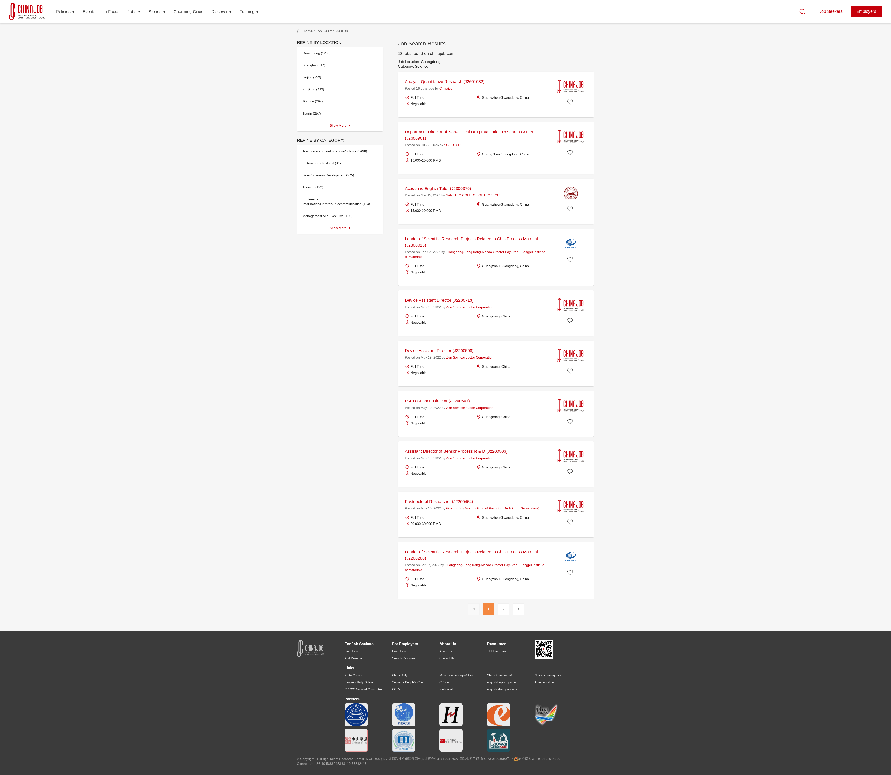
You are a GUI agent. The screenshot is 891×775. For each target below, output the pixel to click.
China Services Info (500, 675)
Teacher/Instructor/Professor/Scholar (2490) (335, 151)
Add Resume (353, 658)
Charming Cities (188, 11)
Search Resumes (403, 658)
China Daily (399, 675)
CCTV (396, 689)
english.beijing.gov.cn (501, 682)
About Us (445, 651)
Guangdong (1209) (317, 53)
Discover (219, 11)
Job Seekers (831, 11)
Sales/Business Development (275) (328, 175)
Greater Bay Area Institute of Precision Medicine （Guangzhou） (493, 508)
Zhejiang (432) (313, 89)
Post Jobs (399, 651)
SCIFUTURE (453, 145)
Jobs (132, 11)
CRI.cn (444, 682)
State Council (354, 675)
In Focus (111, 11)
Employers (866, 11)
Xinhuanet (446, 689)
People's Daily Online (359, 682)
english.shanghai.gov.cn (503, 689)
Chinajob (445, 88)
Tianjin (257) (312, 113)
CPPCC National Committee (363, 689)
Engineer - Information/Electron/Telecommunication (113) (336, 201)
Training (247, 11)
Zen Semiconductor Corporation (469, 307)
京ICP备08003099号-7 (496, 759)
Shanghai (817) (314, 65)
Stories (154, 11)
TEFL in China (496, 651)
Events (89, 11)
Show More (338, 125)
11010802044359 (547, 759)
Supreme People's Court (408, 682)
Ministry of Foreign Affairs (456, 675)
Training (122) (313, 187)
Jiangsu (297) (313, 101)
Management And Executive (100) (327, 216)
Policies (63, 11)
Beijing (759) (312, 77)
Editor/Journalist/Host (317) (323, 163)
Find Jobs (351, 651)
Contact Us (447, 658)
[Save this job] (571, 102)
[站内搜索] (802, 11)
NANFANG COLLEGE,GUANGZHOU (473, 195)
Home (308, 31)
